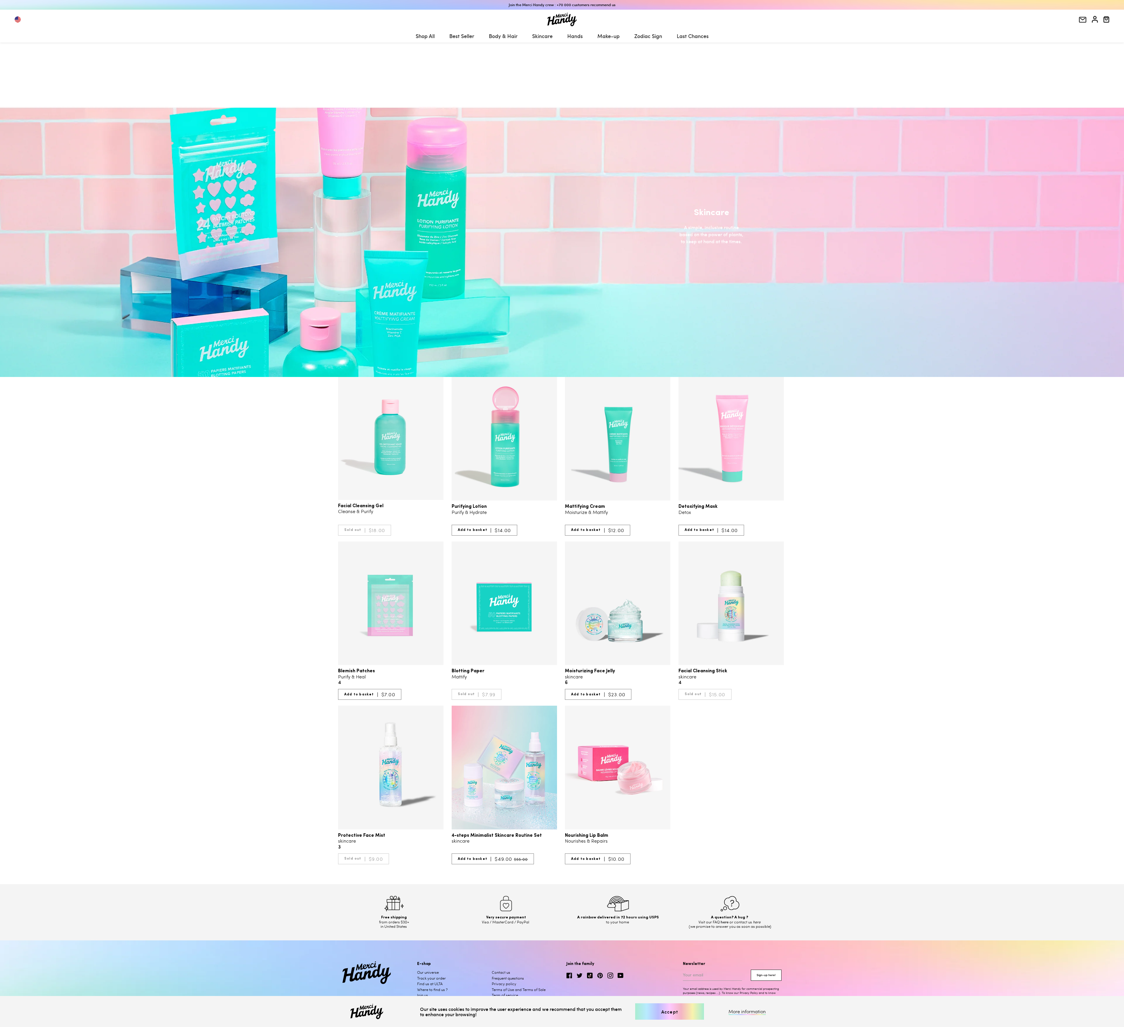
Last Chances (693, 36)
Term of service (505, 995)
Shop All (425, 36)
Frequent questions (508, 978)
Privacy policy (504, 983)
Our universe (428, 972)
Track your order (431, 978)
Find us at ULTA (430, 983)
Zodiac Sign (648, 36)
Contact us (501, 972)
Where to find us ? (432, 989)
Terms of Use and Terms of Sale (519, 989)
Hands (575, 36)
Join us (422, 995)
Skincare (542, 36)
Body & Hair (503, 36)
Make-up (608, 36)
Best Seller (461, 36)
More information (747, 1011)
